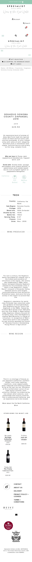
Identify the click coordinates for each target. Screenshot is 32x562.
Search (27, 23)
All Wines (10, 68)
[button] (16, 23)
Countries (19, 68)
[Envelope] (16, 515)
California (21, 201)
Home (3, 68)
